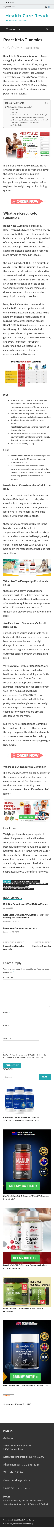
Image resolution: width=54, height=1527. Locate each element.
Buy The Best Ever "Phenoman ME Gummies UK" (26, 1385)
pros (16, 109)
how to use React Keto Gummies (25, 881)
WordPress (18, 1524)
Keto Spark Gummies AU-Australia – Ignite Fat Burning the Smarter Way (26, 916)
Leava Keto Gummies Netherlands (20, 928)
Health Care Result (27, 15)
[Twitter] (46, 7)
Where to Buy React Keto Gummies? (27, 122)
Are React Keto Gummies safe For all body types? (31, 120)
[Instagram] (49, 7)
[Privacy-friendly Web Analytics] (8, 1395)
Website (7, 1038)
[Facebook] (42, 7)
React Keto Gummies (12, 884)
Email (6, 1025)
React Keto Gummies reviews (16, 886)
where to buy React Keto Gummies (18, 889)
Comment (9, 977)
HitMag (29, 1524)
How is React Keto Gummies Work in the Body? (31, 115)
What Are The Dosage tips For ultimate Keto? (30, 117)
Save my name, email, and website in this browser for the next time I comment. (24, 1056)
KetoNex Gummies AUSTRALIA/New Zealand (25, 904)
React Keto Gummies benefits (35, 884)
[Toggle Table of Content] (45, 103)
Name (6, 1013)
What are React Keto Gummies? (19, 107)
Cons (16, 112)
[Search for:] (27, 1077)
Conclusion (18, 125)
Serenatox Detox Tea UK (17, 1404)
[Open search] (47, 29)
